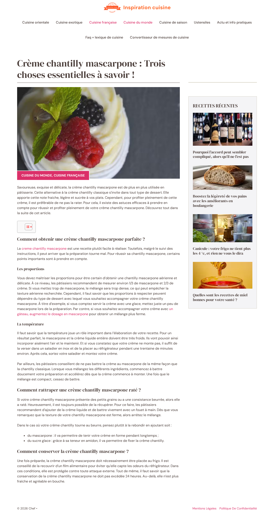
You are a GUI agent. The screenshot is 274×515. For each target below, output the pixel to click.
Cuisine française (103, 22)
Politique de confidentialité (238, 508)
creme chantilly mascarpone (44, 248)
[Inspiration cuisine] (112, 7)
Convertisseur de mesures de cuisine (159, 37)
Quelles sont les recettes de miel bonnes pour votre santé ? (220, 297)
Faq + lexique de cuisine (104, 37)
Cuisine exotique (69, 22)
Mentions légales (204, 508)
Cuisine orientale (35, 22)
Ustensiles (202, 22)
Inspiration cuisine (147, 7)
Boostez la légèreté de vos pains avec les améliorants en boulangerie (220, 200)
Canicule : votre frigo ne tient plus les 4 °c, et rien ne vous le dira (222, 251)
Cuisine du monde (138, 22)
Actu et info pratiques (234, 22)
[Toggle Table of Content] (26, 226)
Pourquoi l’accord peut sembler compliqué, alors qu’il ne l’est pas (221, 154)
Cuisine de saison (173, 22)
